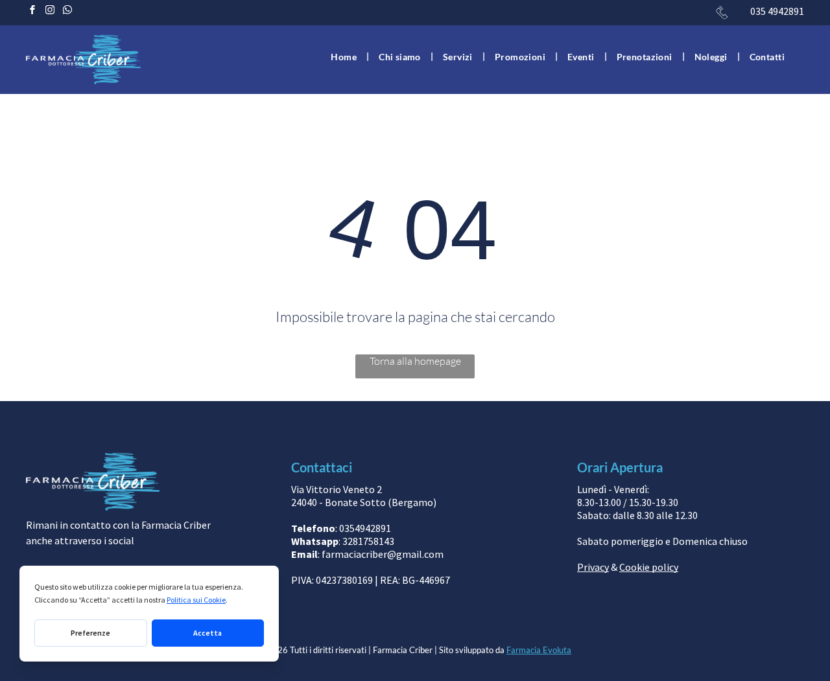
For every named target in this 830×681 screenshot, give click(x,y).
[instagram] (49, 11)
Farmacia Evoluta (538, 650)
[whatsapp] (67, 11)
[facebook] (32, 11)
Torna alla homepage (415, 360)
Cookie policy (648, 566)
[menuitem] (345, 56)
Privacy (593, 566)
